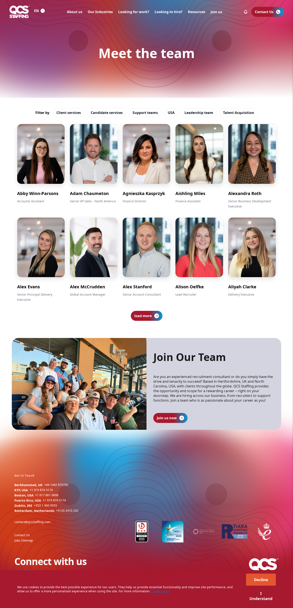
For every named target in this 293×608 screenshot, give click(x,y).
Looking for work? (133, 11)
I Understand (260, 596)
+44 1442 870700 (56, 485)
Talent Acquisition (238, 112)
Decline (261, 579)
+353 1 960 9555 (45, 505)
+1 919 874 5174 (41, 490)
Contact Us (22, 535)
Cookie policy (160, 591)
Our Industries (100, 11)
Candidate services (107, 112)
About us (74, 11)
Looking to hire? (169, 11)
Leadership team (198, 112)
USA (171, 112)
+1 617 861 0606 (46, 495)
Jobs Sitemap (23, 540)
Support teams (145, 112)
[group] (41, 166)
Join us (216, 11)
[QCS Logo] (19, 11)
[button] (245, 11)
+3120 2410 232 (67, 510)
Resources (196, 11)
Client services (68, 112)
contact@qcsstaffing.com (32, 522)
